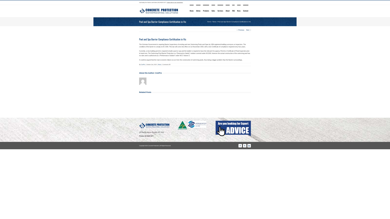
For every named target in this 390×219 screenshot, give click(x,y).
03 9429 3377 (149, 136)
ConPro (143, 64)
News (159, 64)
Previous (241, 30)
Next (247, 30)
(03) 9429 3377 (162, 2)
